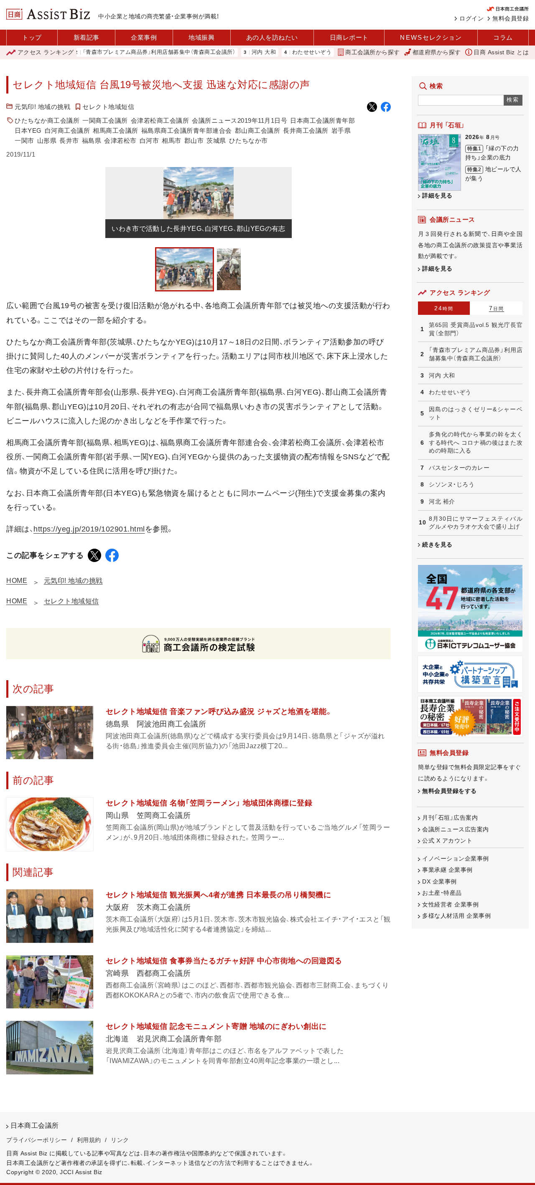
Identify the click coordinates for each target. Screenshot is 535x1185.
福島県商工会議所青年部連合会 (186, 130)
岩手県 (341, 130)
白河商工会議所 (67, 130)
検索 (513, 99)
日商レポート (349, 37)
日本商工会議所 (34, 1125)
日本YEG (28, 130)
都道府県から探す (437, 52)
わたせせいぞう (288, 52)
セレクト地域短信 (108, 106)
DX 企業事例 (439, 881)
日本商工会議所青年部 (322, 120)
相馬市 (171, 140)
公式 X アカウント (447, 840)
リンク (120, 1140)
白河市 (149, 140)
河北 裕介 (442, 501)
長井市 (69, 140)
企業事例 (144, 37)
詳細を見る (437, 195)
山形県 (47, 140)
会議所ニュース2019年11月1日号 (239, 120)
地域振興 (201, 37)
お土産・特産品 (442, 892)
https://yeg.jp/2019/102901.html (89, 529)
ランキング (46, 52)
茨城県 (216, 140)
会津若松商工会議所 (160, 120)
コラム (503, 37)
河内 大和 (240, 52)
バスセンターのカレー (459, 467)
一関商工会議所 (105, 120)
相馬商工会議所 (115, 130)
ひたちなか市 (248, 140)
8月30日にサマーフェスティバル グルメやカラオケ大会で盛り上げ (475, 522)
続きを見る (437, 544)
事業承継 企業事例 (447, 869)
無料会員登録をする (449, 790)
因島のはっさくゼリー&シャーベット (475, 413)
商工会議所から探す (372, 52)
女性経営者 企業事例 (450, 904)
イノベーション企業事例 (455, 858)
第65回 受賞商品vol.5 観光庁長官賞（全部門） (475, 329)
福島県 (92, 140)
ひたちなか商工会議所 (47, 120)
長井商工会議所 (306, 130)
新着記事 (86, 37)
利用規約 (89, 1140)
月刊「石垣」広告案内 (450, 817)
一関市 (24, 140)
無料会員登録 (510, 18)
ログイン (471, 18)
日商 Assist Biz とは (501, 52)
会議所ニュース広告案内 (455, 829)
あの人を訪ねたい (272, 37)
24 (443, 308)
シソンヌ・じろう (451, 484)
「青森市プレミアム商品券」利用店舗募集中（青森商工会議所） (135, 52)
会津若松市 (120, 140)
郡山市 (194, 140)
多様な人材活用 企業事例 (456, 915)
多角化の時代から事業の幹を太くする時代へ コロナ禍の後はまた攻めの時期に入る (475, 442)
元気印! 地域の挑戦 (42, 106)
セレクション (430, 37)
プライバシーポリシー (36, 1140)
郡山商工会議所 (257, 130)
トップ (32, 37)
